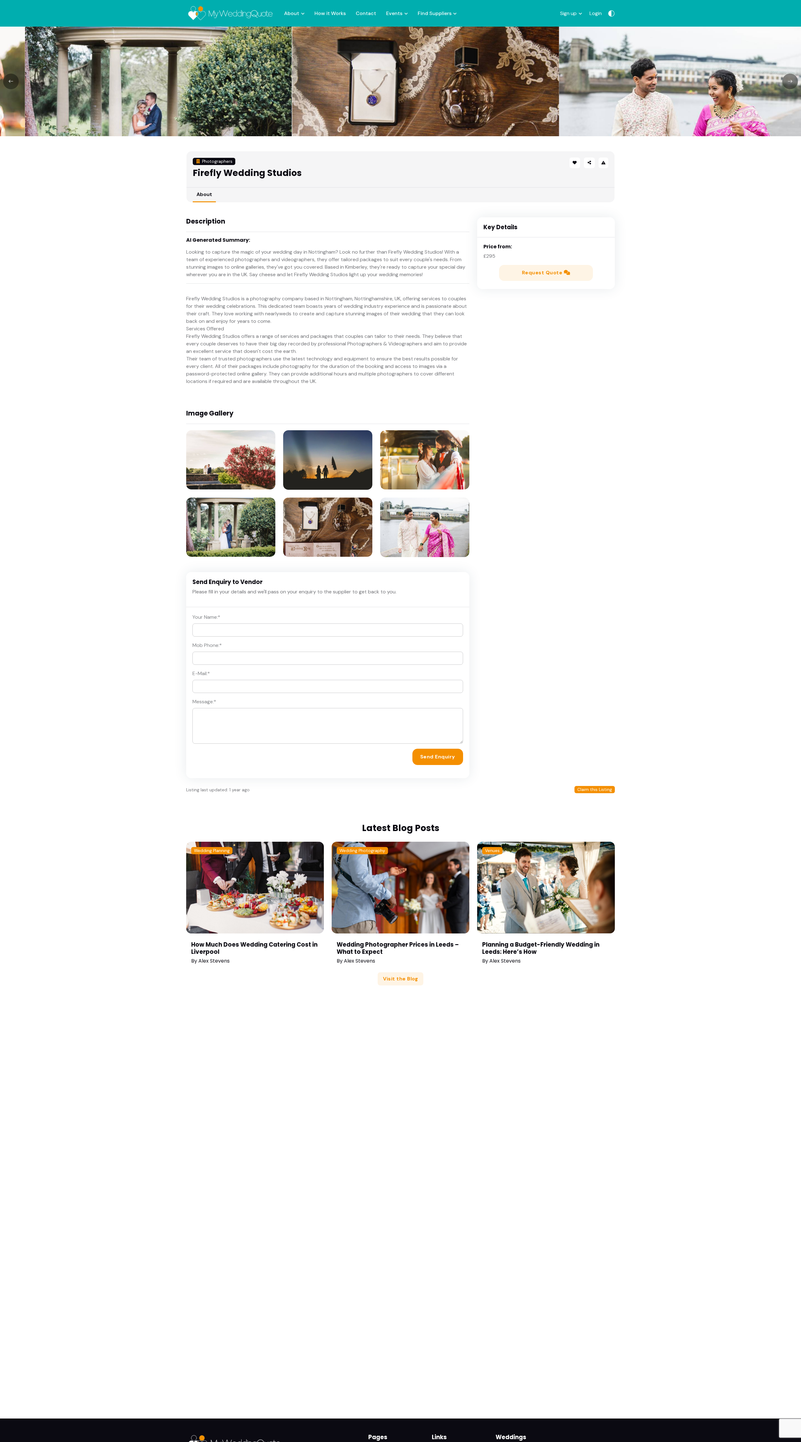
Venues (492, 850)
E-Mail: (201, 673)
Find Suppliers (435, 13)
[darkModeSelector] (611, 13)
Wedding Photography (362, 850)
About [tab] (204, 194)
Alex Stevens (214, 960)
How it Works (330, 13)
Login (595, 13)
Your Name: (206, 617)
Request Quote (543, 272)
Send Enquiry (437, 756)
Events (394, 13)
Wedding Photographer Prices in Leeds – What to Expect (398, 948)
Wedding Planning (212, 850)
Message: (204, 701)
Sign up (568, 13)
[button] (589, 163)
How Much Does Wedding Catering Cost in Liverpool (254, 948)
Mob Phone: (207, 645)
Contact (366, 13)
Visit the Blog (400, 978)
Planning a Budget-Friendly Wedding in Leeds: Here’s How (540, 948)
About (291, 13)
